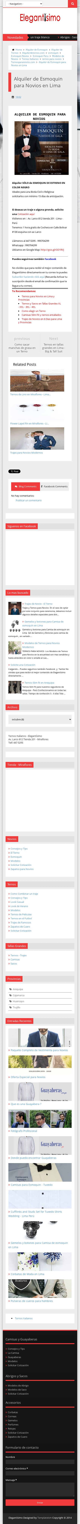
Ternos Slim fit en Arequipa (39, 682)
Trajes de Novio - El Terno (38, 603)
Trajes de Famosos (21, 922)
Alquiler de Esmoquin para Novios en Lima (38, 64)
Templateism (44, 1517)
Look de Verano (19, 906)
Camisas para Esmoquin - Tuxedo (31, 1184)
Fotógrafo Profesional (24, 1131)
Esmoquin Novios (20, 56)
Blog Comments (27, 486)
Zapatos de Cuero (20, 926)
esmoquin (53, 52)
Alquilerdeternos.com (33, 52)
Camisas (15, 959)
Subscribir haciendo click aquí (28, 276)
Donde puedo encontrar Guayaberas (33, 1158)
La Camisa (13, 1353)
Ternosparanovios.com (23, 62)
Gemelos (12, 1420)
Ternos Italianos (30, 59)
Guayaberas (14, 1357)
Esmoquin (16, 856)
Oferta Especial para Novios (28, 1077)
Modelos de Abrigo (18, 1385)
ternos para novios (52, 59)
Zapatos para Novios (22, 869)
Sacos (14, 963)
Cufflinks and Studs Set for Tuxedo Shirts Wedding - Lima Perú (35, 1214)
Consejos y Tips (19, 848)
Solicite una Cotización (23, 664)
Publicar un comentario (29, 500)
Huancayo (18, 1001)
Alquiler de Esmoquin (37, 49)
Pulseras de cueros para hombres (32, 1301)
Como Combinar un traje (24, 893)
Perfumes (13, 1424)
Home (19, 49)
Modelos (15, 861)
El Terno (15, 852)
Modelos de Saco (17, 1389)
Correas (12, 1416)
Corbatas (13, 1412)
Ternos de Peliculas (21, 914)
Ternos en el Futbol (21, 918)
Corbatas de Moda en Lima (27, 1274)
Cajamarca (18, 995)
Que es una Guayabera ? (26, 1104)
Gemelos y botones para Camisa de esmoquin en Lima (38, 1245)
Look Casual (17, 902)
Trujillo (16, 1007)
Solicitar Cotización (21, 865)
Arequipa (18, 989)
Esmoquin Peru (40, 56)
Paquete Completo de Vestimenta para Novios (39, 1050)
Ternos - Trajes (19, 955)
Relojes (12, 1428)
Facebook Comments (55, 486)
